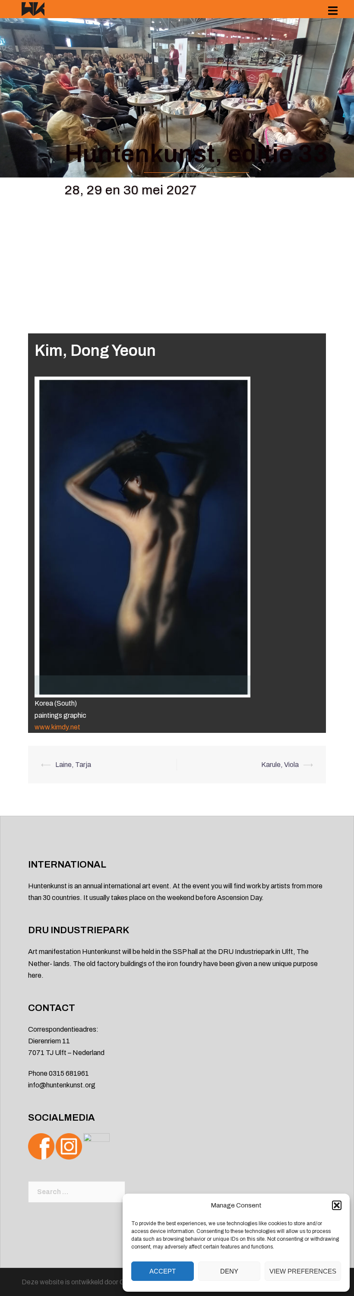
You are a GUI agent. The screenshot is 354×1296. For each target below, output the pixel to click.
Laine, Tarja (73, 764)
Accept (162, 1271)
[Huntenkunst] (33, 8)
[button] (336, 1205)
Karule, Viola (280, 764)
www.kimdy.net (57, 727)
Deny (229, 1271)
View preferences (302, 1271)
